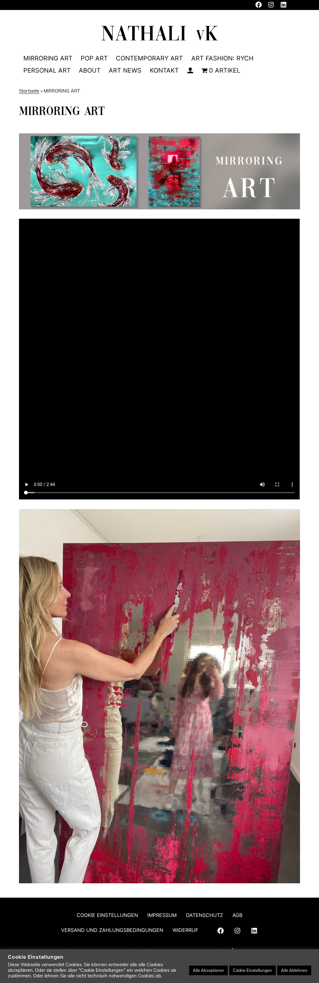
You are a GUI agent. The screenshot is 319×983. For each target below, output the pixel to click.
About (90, 70)
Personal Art (47, 70)
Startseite (29, 91)
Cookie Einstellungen (107, 915)
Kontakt (164, 70)
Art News (125, 70)
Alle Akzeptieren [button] (208, 970)
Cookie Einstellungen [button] (252, 970)
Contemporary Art (149, 58)
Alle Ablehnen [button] (294, 970)
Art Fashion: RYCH (222, 58)
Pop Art (94, 58)
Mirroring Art (48, 58)
